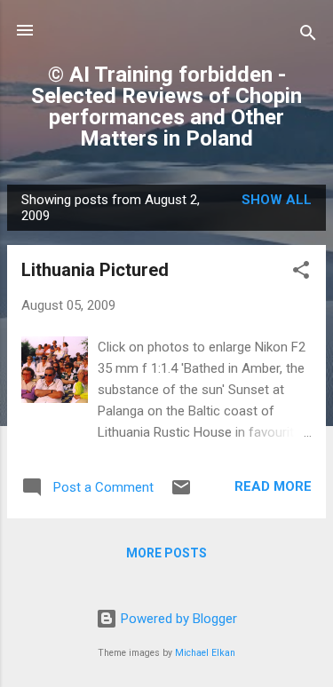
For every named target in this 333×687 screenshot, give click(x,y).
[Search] (308, 36)
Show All (277, 200)
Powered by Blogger (177, 619)
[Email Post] (181, 493)
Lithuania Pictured (95, 269)
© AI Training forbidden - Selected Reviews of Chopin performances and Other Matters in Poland (166, 106)
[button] (301, 273)
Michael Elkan (205, 653)
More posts (166, 553)
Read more (273, 486)
